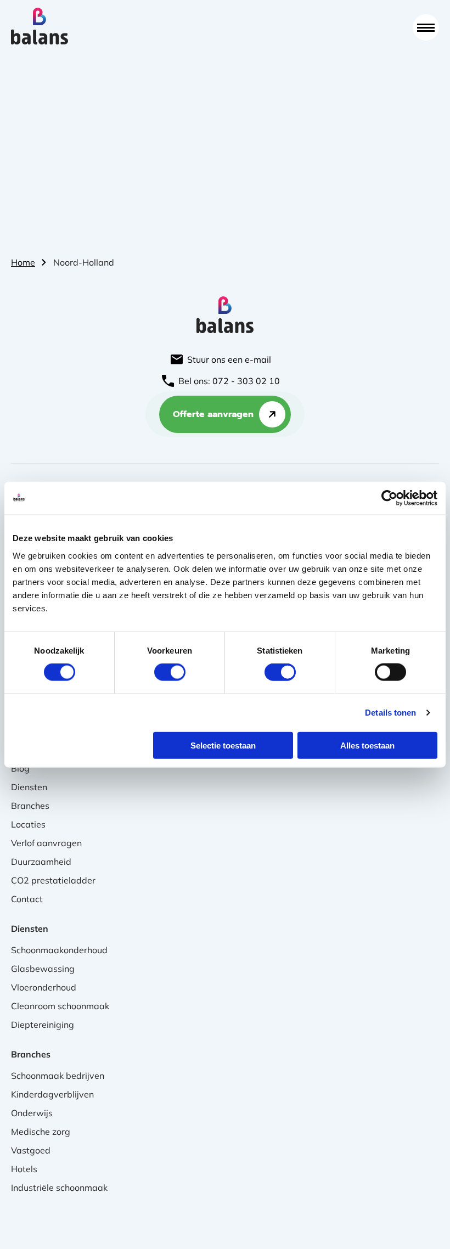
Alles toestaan (367, 745)
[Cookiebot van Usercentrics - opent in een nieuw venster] (389, 498)
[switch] (169, 672)
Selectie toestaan (223, 745)
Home (23, 262)
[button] (426, 27)
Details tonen (390, 712)
